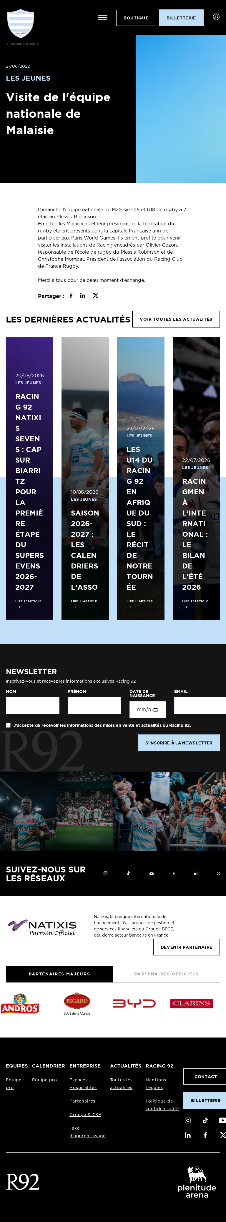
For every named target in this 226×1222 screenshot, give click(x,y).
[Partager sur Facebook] (71, 296)
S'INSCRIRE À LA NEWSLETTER (178, 742)
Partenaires (82, 1101)
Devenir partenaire (186, 947)
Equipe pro (44, 1080)
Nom (11, 691)
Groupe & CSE (85, 1115)
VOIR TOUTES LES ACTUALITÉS (176, 319)
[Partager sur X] (95, 296)
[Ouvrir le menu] (103, 18)
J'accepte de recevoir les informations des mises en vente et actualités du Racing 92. (101, 725)
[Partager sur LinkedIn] (82, 296)
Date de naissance (142, 693)
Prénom (77, 691)
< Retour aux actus (22, 44)
